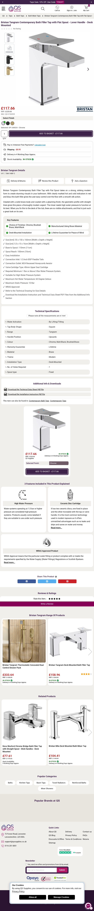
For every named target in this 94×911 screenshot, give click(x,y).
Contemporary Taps (58, 401)
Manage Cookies (61, 897)
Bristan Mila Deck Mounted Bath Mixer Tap (67, 746)
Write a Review (47, 604)
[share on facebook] (27, 581)
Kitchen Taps (24, 783)
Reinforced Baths (79, 783)
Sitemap (52, 843)
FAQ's (85, 835)
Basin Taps (41, 783)
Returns (86, 839)
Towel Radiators (58, 783)
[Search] (43, 8)
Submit (62, 870)
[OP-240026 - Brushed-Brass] (12, 123)
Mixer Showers (47, 788)
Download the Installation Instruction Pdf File (26, 394)
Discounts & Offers (56, 839)
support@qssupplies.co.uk (16, 842)
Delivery (68, 832)
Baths (10, 783)
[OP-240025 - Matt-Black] (8, 123)
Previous (2, 2)
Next (91, 2)
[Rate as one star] (49, 599)
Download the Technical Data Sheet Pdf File (26, 389)
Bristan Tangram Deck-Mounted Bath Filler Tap (69, 665)
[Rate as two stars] (50, 599)
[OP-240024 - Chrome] (3, 123)
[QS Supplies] (15, 8)
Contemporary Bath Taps (39, 401)
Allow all (32, 897)
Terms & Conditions (73, 839)
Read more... (56, 528)
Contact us (87, 832)
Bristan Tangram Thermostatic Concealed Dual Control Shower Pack (23, 666)
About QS (52, 832)
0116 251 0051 (11, 846)
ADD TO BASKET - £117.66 (51, 133)
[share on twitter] (47, 581)
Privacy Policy (71, 835)
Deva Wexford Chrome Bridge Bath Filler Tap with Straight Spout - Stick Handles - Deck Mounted (22, 749)
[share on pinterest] (67, 581)
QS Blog (52, 835)
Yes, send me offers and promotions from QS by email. (48, 864)
